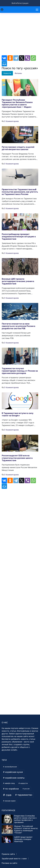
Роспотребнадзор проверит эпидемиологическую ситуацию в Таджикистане (19, 236)
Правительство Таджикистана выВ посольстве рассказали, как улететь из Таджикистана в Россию (20, 191)
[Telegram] (16, 58)
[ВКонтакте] (4, 58)
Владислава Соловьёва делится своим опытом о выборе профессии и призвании (25, 819)
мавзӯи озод (9, 783)
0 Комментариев (11, 121)
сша (8, 795)
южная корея (9, 801)
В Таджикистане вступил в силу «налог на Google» (17, 414)
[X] (21, 58)
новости (24, 783)
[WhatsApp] (33, 58)
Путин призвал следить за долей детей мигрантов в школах (18, 148)
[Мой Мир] (4, 63)
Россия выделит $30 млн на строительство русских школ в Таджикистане (17, 457)
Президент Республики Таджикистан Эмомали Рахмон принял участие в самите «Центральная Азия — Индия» (17, 103)
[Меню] (37, 9)
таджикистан (24, 794)
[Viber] (27, 58)
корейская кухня (14, 772)
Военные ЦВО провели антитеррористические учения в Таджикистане (18, 281)
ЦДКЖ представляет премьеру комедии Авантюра (23, 839)
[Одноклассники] (10, 58)
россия (27, 789)
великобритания (10, 767)
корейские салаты (15, 777)
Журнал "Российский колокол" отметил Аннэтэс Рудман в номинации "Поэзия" (26, 829)
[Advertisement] (20, 35)
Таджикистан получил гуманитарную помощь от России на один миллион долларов (20, 370)
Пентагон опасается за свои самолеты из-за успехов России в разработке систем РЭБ (18, 326)
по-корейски (12, 788)
